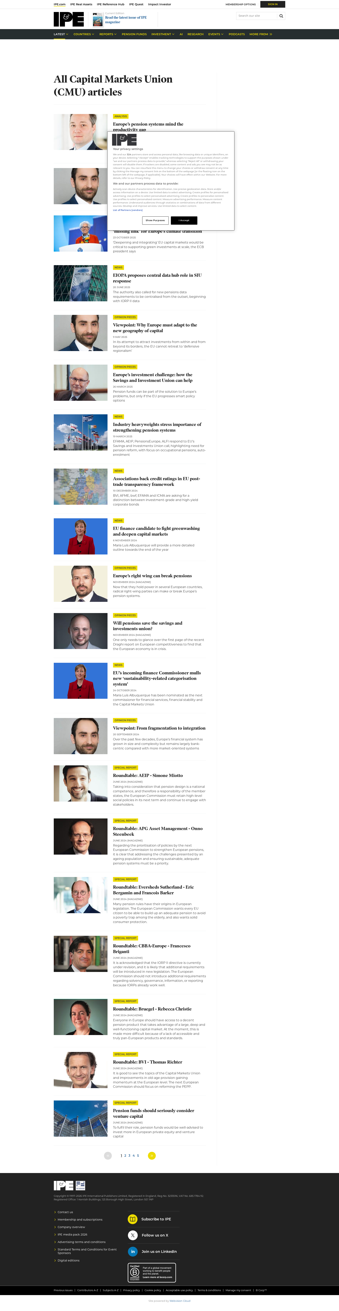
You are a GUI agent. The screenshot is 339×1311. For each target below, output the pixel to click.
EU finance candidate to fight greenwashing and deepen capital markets (156, 531)
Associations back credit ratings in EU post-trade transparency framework (156, 481)
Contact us (65, 1212)
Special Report (126, 767)
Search (280, 15)
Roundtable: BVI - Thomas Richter (147, 1062)
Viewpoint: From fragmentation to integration (159, 728)
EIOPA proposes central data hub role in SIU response (157, 278)
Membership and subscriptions (80, 1219)
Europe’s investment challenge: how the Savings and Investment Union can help (152, 377)
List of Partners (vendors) (128, 210)
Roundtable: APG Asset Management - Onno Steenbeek (158, 831)
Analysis (121, 116)
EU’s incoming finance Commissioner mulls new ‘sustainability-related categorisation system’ (157, 678)
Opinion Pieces (125, 317)
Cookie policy (153, 1290)
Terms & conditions (209, 1290)
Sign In (273, 4)
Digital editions (68, 1260)
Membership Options (241, 4)
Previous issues (63, 1290)
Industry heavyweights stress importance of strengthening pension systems (157, 427)
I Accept (184, 220)
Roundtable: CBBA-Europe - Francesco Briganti (151, 948)
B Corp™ (261, 1290)
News (118, 267)
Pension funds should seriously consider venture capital (153, 1113)
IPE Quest (136, 4)
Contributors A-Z (87, 1290)
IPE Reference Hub (110, 4)
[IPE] (69, 25)
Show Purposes (155, 220)
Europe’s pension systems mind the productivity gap (148, 127)
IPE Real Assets (81, 4)
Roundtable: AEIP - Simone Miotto (148, 775)
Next (152, 1156)
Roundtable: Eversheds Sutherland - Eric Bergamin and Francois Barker (153, 890)
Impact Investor (159, 4)
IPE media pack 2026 (72, 1234)
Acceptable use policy (179, 1290)
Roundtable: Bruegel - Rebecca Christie (152, 1009)
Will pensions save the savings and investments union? (147, 626)
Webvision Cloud (180, 1300)
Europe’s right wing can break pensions (152, 576)
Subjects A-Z (110, 1290)
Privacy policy (131, 1290)
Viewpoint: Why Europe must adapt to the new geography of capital (155, 328)
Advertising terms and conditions (82, 1242)
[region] (171, 181)
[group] (259, 34)
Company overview (71, 1227)
